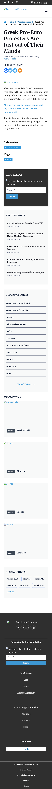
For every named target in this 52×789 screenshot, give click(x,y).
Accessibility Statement (26, 775)
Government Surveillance (18, 345)
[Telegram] (15, 70)
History (9, 359)
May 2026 (11, 585)
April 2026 (24, 585)
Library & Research (26, 693)
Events (26, 686)
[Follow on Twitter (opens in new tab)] (13, 2)
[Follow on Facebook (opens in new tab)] (8, 2)
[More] (19, 70)
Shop (26, 727)
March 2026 (38, 585)
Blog (12, 22)
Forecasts (10, 338)
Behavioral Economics (16, 324)
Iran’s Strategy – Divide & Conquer (25, 272)
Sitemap (26, 780)
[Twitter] (10, 70)
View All (10, 592)
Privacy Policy (26, 770)
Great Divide (11, 352)
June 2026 (39, 579)
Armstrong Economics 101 (18, 303)
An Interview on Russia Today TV (25, 223)
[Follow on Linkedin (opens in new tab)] (5, 2)
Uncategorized (24, 22)
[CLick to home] (6, 22)
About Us (26, 714)
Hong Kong (11, 366)
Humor (9, 373)
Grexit (8, 159)
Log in (26, 749)
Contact (26, 720)
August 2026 (12, 579)
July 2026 (27, 579)
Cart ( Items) (40, 3)
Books (9, 331)
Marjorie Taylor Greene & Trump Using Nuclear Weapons (25, 234)
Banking (10, 317)
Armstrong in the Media (17, 310)
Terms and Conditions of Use (26, 765)
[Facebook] (6, 70)
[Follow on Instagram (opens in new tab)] (17, 2)
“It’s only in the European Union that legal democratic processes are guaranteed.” (23, 108)
